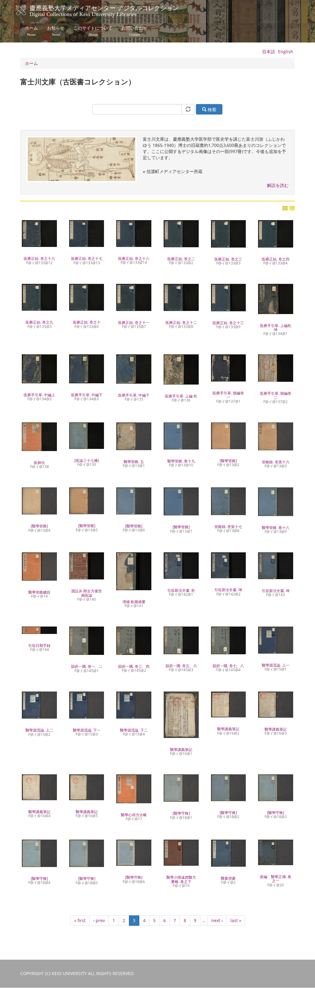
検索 (211, 109)
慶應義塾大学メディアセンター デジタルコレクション (104, 10)
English (285, 51)
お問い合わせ (134, 31)
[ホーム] (27, 10)
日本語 (268, 51)
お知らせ (55, 31)
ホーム (31, 31)
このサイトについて (93, 31)
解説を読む (278, 185)
